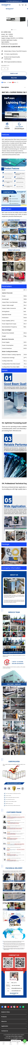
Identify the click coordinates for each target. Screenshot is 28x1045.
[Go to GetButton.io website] (25, 1043)
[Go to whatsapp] (24, 1041)
